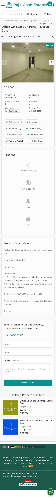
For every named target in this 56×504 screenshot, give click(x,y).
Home (7, 20)
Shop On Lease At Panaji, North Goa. (36, 421)
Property (16, 457)
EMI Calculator (10, 463)
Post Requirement (24, 460)
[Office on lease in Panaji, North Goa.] (28, 62)
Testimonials (26, 463)
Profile (26, 457)
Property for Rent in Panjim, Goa (38, 20)
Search (33, 14)
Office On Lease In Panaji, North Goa (36, 402)
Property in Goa (17, 20)
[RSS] (31, 466)
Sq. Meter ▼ (14, 111)
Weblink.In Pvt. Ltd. (32, 476)
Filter (49, 14)
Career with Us (38, 457)
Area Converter (42, 460)
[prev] (4, 62)
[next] (51, 62)
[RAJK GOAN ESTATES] (26, 5)
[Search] (49, 3)
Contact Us (41, 463)
